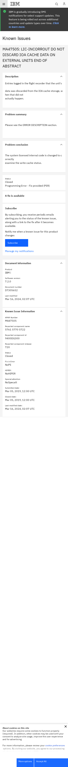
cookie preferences (55, 745)
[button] (66, 726)
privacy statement (49, 751)
